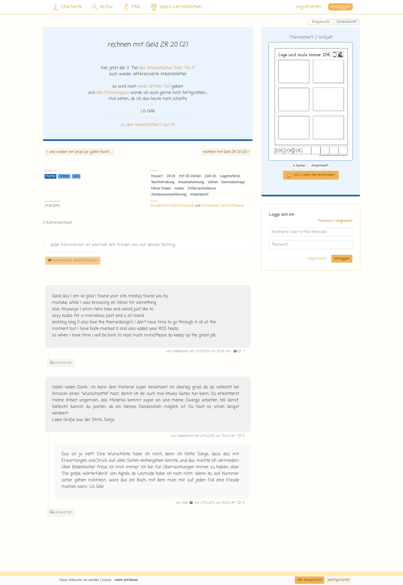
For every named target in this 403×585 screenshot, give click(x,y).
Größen (64, 176)
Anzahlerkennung (191, 182)
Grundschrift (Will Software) (172, 205)
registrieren (308, 7)
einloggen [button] (340, 7)
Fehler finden (161, 188)
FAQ (136, 7)
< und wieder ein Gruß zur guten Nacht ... (79, 152)
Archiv (106, 7)
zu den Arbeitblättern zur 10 (148, 125)
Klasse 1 (157, 176)
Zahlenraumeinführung (168, 194)
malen (179, 188)
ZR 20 (171, 176)
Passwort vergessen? (335, 221)
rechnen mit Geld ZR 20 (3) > (226, 152)
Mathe (50, 176)
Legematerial (230, 176)
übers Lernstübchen (181, 7)
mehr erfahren (126, 580)
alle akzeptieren (309, 580)
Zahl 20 (210, 176)
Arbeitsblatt (199, 194)
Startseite (71, 7)
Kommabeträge (233, 182)
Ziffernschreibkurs (202, 188)
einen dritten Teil (154, 86)
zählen (213, 182)
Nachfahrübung (162, 182)
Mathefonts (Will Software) (223, 205)
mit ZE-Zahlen (190, 176)
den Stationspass (112, 93)
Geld (76, 176)
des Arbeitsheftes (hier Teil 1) (167, 68)
